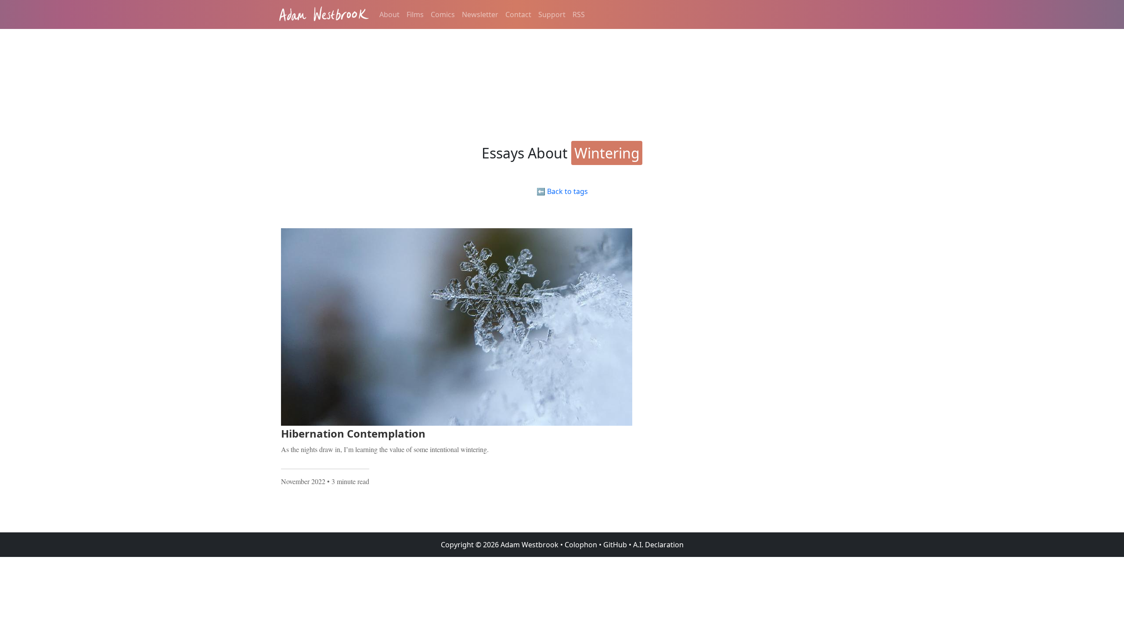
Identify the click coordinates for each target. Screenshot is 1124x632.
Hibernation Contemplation (353, 433)
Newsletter (480, 14)
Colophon (581, 544)
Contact (518, 14)
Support (552, 14)
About (389, 14)
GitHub (615, 544)
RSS (579, 14)
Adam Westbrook (528, 544)
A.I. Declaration (658, 544)
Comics (443, 14)
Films (415, 14)
